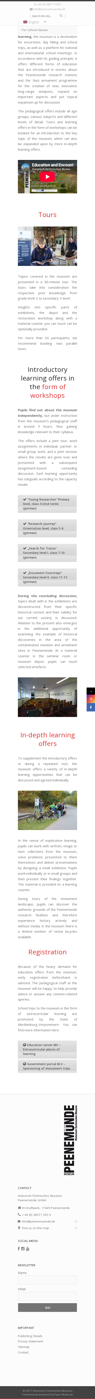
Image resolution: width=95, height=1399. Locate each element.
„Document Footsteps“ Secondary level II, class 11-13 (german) (45, 577)
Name (22, 1273)
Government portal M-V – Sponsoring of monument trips (46, 1066)
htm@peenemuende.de (49, 9)
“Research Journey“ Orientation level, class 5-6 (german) (43, 528)
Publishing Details (30, 1336)
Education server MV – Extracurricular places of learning (42, 1049)
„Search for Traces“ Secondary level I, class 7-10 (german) (44, 552)
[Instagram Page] (91, 699)
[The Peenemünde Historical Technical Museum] (47, 43)
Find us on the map (35, 1228)
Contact (23, 1352)
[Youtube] (27, 1248)
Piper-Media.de (63, 1394)
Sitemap (23, 1347)
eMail (22, 1289)
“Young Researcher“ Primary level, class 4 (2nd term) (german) (46, 504)
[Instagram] (23, 1248)
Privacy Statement (30, 1341)
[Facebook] (19, 1248)
